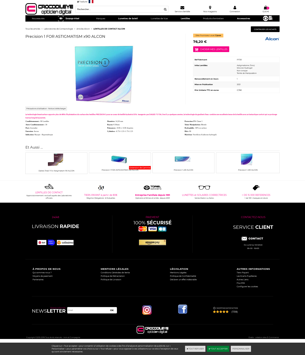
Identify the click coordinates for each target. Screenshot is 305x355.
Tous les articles (32, 29)
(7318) (234, 311)
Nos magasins (210, 11)
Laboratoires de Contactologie (58, 29)
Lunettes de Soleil (128, 18)
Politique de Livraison (111, 279)
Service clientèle (182, 11)
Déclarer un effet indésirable (183, 279)
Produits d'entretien (213, 18)
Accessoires (243, 18)
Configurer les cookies (247, 286)
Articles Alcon (83, 29)
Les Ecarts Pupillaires (247, 276)
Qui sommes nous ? (42, 272)
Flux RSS (241, 283)
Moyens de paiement (43, 276)
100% (152, 223)
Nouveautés (38, 18)
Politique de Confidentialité (183, 276)
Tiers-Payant (243, 272)
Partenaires (38, 279)
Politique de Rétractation (113, 276)
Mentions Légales (178, 272)
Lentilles (185, 18)
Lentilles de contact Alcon (109, 29)
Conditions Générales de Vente (115, 272)
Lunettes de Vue (159, 18)
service (253, 227)
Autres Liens (242, 279)
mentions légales (115, 268)
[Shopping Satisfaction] (225, 308)
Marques (100, 18)
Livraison (55, 226)
